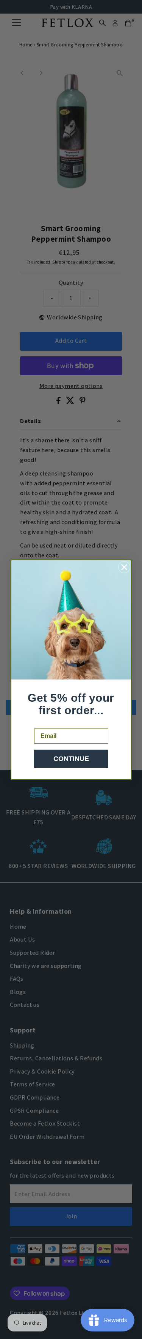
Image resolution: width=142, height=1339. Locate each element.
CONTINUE (71, 758)
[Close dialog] (124, 567)
